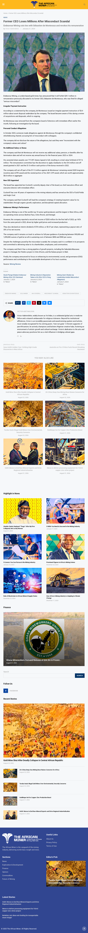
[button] (5, 639)
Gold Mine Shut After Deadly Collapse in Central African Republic (33, 760)
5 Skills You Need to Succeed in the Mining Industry (63, 526)
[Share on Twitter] (29, 303)
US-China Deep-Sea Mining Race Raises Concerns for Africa (39, 770)
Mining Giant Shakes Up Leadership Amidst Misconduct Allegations (68, 277)
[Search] (84, 4)
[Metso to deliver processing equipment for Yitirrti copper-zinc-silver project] (65, 452)
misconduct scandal (51, 293)
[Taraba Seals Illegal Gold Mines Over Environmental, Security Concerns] (23, 414)
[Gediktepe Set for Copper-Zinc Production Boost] (65, 414)
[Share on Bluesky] (44, 303)
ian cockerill (36, 293)
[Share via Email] (49, 303)
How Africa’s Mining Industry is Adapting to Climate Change (63, 597)
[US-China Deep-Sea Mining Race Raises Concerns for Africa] (65, 376)
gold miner (24, 293)
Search (6, 672)
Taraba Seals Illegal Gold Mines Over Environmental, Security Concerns (42, 783)
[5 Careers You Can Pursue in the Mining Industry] (22, 547)
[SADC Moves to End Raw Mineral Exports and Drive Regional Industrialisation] (23, 452)
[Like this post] (18, 303)
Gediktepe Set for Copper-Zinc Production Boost (64, 430)
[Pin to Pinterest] (34, 303)
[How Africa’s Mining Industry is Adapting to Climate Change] (65, 580)
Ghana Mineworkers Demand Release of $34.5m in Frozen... (33, 660)
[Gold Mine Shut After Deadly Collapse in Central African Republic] (23, 376)
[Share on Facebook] (24, 303)
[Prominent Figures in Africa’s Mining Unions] (65, 547)
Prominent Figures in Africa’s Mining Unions (60, 562)
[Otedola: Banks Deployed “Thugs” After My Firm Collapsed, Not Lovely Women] (22, 511)
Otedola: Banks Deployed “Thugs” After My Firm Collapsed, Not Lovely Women (19, 527)
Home (5, 13)
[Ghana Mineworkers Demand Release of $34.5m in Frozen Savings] (44, 639)
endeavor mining (10, 293)
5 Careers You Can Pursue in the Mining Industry (19, 562)
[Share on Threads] (39, 303)
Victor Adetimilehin (12, 29)
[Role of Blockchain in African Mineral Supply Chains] (22, 580)
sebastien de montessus (70, 293)
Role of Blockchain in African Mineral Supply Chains (20, 596)
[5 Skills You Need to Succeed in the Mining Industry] (65, 511)
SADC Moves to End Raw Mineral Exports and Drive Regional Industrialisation (44, 811)
